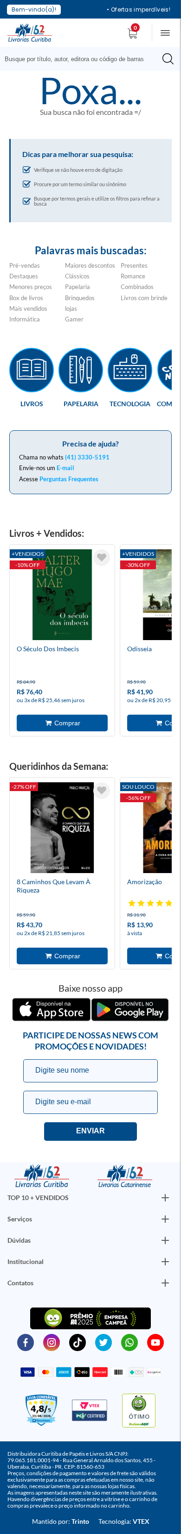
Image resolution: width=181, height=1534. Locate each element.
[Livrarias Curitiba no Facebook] (25, 1342)
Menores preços (30, 286)
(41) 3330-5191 (87, 457)
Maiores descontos (90, 265)
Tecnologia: (123, 1521)
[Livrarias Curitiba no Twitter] (103, 1342)
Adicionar (62, 723)
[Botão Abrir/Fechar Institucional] (165, 1197)
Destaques (23, 276)
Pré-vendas (24, 265)
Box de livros (26, 298)
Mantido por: (60, 1521)
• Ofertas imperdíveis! (138, 10)
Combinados (137, 286)
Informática (24, 319)
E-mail (65, 468)
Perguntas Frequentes (68, 479)
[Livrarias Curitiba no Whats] (129, 1342)
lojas (71, 308)
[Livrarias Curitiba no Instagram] (51, 1342)
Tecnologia (130, 403)
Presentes (134, 265)
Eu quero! (90, 1131)
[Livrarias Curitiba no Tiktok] (77, 1342)
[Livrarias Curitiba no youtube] (155, 1342)
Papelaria (77, 286)
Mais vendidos (28, 308)
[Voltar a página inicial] (29, 32)
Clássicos (77, 276)
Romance (133, 276)
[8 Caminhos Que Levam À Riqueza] (62, 829)
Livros (31, 403)
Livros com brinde (144, 298)
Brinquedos (80, 298)
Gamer (74, 319)
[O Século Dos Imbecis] (62, 596)
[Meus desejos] (101, 557)
